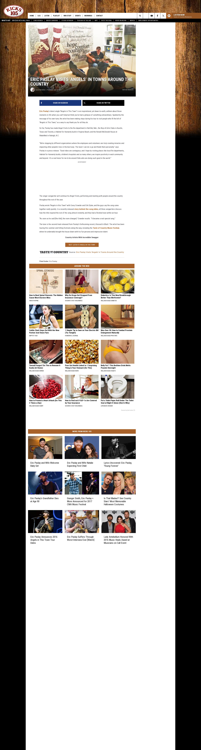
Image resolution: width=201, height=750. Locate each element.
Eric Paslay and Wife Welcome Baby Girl (44, 464)
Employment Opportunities (148, 20)
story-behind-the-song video (86, 209)
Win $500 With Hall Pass (21, 20)
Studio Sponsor (67, 20)
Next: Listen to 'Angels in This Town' (82, 245)
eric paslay (53, 261)
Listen (46, 16)
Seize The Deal (106, 20)
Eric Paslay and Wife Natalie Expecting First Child (80, 464)
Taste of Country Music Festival (106, 228)
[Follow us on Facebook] (157, 16)
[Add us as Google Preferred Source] (146, 16)
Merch (132, 20)
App (96, 20)
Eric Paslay (44, 111)
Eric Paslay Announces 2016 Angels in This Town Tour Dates (43, 539)
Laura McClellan (40, 90)
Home (32, 16)
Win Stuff (67, 16)
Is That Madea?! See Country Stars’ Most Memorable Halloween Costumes (117, 501)
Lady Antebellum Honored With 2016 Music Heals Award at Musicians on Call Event (118, 539)
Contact (99, 16)
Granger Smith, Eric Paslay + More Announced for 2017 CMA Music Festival (80, 501)
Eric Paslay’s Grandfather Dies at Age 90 (44, 500)
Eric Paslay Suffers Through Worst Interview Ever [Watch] (80, 538)
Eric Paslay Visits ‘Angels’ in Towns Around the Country (100, 252)
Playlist (56, 16)
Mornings (88, 16)
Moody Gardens (52, 20)
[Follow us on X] (163, 16)
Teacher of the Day (84, 20)
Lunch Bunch (38, 20)
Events (78, 16)
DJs (39, 16)
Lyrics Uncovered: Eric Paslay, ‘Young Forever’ (118, 464)
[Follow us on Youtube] (151, 16)
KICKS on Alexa (120, 20)
